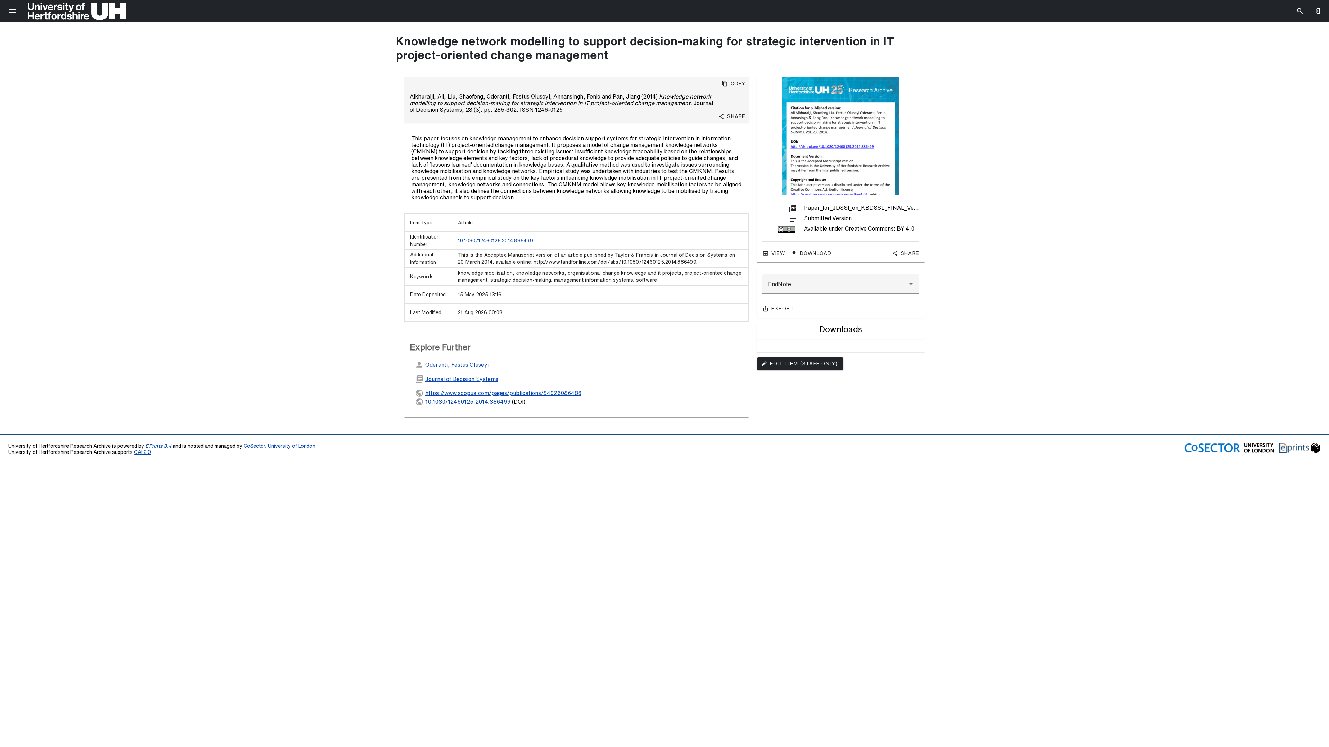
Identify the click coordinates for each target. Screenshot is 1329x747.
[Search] (1300, 11)
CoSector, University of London (279, 445)
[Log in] (1316, 11)
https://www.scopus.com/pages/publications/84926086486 (503, 393)
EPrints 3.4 (158, 445)
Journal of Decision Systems (461, 379)
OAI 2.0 (142, 452)
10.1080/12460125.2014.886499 (495, 240)
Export (782, 308)
